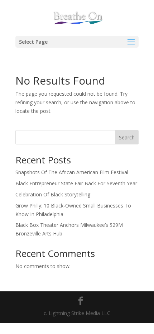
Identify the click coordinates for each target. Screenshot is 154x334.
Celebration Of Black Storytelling (52, 194)
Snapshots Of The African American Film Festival (71, 172)
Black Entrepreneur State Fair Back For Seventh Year (76, 183)
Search (127, 137)
